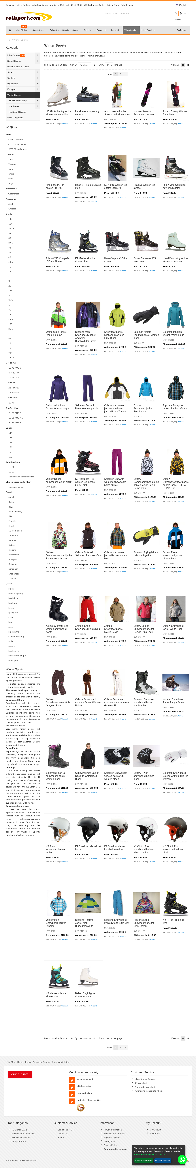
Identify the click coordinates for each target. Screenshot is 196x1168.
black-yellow (14, 651)
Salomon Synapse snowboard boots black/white (144, 702)
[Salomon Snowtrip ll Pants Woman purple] (88, 388)
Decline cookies (162, 1160)
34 (9, 233)
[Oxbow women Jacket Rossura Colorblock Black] (88, 756)
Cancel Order (19, 1074)
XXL (10, 290)
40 (9, 257)
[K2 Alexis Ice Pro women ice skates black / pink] (88, 462)
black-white (13, 632)
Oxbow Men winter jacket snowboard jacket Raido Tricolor (115, 408)
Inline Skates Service (144, 1079)
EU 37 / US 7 (14, 413)
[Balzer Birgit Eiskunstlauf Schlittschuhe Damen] (88, 976)
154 (10, 447)
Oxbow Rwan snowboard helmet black (144, 776)
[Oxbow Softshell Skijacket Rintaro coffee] (88, 535)
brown (11, 608)
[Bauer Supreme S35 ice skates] (146, 241)
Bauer (11, 507)
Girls (10, 178)
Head (11, 526)
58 (9, 338)
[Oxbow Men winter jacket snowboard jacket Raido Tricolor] (117, 388)
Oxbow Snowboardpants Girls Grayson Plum (58, 702)
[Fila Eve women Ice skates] (146, 168)
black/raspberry (15, 593)
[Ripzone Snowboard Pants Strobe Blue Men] (117, 903)
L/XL (10, 333)
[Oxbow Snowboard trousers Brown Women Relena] (88, 682)
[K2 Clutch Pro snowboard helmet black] (175, 829)
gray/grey (13, 612)
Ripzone (12, 550)
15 (9, 348)
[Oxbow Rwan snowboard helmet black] (146, 756)
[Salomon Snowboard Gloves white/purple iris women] (175, 756)
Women (12, 164)
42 (9, 271)
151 (10, 442)
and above (17, 149)
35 (9, 310)
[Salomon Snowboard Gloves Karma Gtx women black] (117, 756)
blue (10, 622)
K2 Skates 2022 (19, 1129)
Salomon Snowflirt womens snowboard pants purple (115, 482)
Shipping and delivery (114, 1133)
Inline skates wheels (21, 1137)
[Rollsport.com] (30, 16)
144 (10, 433)
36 (9, 238)
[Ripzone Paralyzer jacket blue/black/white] (175, 388)
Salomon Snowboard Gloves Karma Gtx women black (115, 776)
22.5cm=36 (13, 387)
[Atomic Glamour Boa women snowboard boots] (59, 609)
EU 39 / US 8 (14, 422)
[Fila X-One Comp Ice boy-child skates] (175, 168)
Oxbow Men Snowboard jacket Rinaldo (56, 923)
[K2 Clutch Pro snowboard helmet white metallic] (146, 829)
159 (10, 457)
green (11, 627)
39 (9, 252)
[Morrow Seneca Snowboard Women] (146, 94)
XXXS (11, 357)
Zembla (12, 578)
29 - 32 (11, 228)
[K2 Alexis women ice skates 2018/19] (117, 168)
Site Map (11, 1062)
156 (10, 452)
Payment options (112, 1137)
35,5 (10, 329)
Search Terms (24, 1062)
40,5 (10, 262)
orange (11, 646)
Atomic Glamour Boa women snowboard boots (57, 629)
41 (9, 267)
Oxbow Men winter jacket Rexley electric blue (115, 555)
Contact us (63, 1133)
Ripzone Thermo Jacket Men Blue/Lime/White (84, 923)
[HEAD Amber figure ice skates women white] (59, 94)
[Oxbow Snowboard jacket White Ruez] (175, 609)
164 (10, 224)
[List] (188, 65)
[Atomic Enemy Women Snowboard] (175, 94)
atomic (11, 497)
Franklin (12, 521)
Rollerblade (13, 554)
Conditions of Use (66, 1129)
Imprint (61, 1137)
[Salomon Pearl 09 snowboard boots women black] (59, 756)
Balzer (11, 502)
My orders (155, 1133)
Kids (10, 159)
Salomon (12, 564)
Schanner (13, 569)
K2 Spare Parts (18, 1141)
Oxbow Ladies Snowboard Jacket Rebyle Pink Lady (144, 629)
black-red (12, 603)
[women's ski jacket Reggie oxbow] (59, 315)
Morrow (12, 540)
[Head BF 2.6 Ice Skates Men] (88, 168)
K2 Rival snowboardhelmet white (55, 849)
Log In (186, 19)
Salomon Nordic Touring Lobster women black (146, 335)
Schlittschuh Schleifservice (21, 476)
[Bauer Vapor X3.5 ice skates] (117, 241)
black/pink (13, 660)
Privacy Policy (110, 1145)
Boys (10, 183)
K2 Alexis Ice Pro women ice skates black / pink (85, 482)
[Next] (125, 74)
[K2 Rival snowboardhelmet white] (59, 829)
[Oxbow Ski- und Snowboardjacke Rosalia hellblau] (146, 388)
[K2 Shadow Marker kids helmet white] (117, 829)
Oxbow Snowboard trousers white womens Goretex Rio (116, 702)
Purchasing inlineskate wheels (149, 1091)
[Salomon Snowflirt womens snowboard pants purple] (117, 462)
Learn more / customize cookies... (150, 1154)
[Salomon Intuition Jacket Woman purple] (59, 388)
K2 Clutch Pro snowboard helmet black (173, 849)
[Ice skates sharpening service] (88, 94)
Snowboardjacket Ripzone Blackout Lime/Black (114, 335)
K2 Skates (13, 535)
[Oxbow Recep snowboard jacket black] (59, 462)
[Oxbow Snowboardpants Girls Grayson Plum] (59, 682)
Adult (10, 204)
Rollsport (12, 559)
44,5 (10, 319)
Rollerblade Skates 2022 (23, 1133)
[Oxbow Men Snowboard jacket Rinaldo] (59, 903)
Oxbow (11, 545)
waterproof (13, 193)
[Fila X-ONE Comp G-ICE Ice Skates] (59, 241)
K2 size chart (140, 1083)
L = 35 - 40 (13, 377)
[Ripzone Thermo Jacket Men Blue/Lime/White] (88, 903)
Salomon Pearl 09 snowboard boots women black (56, 776)
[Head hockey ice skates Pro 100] (59, 168)
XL (9, 281)
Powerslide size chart (144, 1087)
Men (10, 169)
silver (10, 617)
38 (9, 248)
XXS (10, 300)
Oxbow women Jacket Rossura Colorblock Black (87, 776)
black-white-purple (17, 655)
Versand (64, 124)
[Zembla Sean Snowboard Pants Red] (88, 609)
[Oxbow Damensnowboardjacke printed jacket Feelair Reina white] (146, 462)
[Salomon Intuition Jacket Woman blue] (175, 315)
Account (178, 19)
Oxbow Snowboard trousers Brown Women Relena (88, 702)
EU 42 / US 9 (14, 368)
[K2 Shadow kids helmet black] (88, 829)
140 (10, 219)
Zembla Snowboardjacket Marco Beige (113, 629)
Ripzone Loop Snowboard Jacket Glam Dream (144, 923)
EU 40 (11, 402)
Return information (113, 1129)
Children (12, 208)
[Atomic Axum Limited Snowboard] (117, 94)
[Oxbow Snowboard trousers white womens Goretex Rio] (117, 682)
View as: (175, 65)
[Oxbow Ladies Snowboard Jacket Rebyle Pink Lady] (146, 609)
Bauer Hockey (15, 511)
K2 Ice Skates (15, 530)
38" (10, 353)
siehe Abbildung (16, 636)
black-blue (13, 598)
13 (9, 343)
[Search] (175, 13)
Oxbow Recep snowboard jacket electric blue (172, 555)
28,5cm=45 (13, 392)
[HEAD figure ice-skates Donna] (175, 241)
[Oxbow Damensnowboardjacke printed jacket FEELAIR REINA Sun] (175, 462)
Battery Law (109, 1141)
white (10, 641)
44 (9, 314)
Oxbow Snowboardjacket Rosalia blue (143, 408)
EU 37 (11, 472)
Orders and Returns (61, 1062)
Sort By (73, 65)
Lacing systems (15, 487)
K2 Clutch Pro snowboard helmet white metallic (144, 849)
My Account (155, 1129)
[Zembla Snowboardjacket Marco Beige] (117, 609)
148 (10, 437)
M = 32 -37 (13, 372)
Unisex (11, 174)
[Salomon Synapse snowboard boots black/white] (146, 682)
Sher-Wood (13, 574)
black (10, 589)
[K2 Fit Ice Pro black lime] (175, 903)
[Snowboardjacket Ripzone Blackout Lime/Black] (117, 315)
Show (101, 65)
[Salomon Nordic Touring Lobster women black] (146, 315)
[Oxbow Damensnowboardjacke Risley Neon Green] (59, 535)
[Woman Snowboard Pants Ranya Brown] (175, 682)
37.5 (10, 243)
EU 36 (11, 467)
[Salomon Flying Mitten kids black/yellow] (146, 535)
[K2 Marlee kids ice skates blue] (88, 241)
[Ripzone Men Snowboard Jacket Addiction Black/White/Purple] (88, 315)
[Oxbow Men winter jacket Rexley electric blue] (117, 535)
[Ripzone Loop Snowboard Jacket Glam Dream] (146, 903)
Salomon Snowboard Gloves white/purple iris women (175, 776)
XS (9, 286)
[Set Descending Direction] (94, 65)
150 (10, 324)
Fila (10, 516)
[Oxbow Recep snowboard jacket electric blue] (175, 535)
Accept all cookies (144, 1160)
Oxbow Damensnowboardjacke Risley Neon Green (59, 555)
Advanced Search (41, 1062)
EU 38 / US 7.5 (15, 418)
